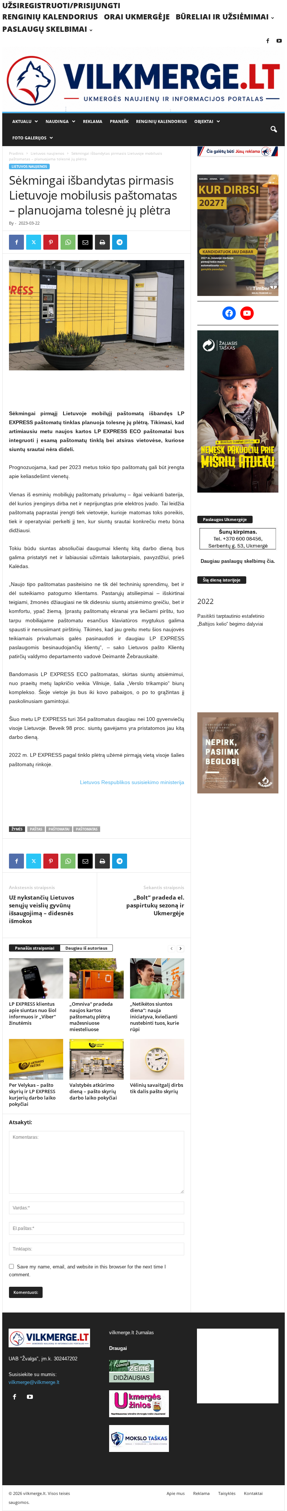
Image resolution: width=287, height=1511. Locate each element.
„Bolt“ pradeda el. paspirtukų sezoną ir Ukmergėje (155, 905)
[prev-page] (171, 948)
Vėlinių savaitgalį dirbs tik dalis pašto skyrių (156, 1088)
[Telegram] (119, 242)
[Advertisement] (96, 389)
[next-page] (180, 948)
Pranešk (119, 121)
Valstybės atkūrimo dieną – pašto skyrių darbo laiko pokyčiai (93, 1091)
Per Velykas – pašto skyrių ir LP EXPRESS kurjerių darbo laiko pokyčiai (32, 1094)
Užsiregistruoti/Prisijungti (61, 5)
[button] (273, 129)
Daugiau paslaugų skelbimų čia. (238, 561)
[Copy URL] (136, 242)
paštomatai (59, 829)
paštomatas (87, 829)
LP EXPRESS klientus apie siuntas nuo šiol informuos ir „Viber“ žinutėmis (32, 1013)
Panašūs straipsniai (34, 948)
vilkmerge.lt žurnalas (131, 1332)
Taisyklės (226, 1493)
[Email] (85, 242)
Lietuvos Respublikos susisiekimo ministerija (132, 782)
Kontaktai (253, 1493)
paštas (36, 829)
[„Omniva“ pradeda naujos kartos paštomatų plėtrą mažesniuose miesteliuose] (97, 978)
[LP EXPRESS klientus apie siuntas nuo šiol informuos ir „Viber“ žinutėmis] (36, 978)
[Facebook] (267, 41)
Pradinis (16, 153)
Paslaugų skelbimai (44, 29)
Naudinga (57, 121)
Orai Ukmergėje (137, 17)
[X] (33, 242)
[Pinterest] (50, 242)
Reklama (92, 121)
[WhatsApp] (68, 242)
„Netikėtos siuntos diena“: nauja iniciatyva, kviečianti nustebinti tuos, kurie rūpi (154, 1016)
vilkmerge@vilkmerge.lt (34, 1382)
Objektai (203, 121)
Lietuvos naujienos (47, 153)
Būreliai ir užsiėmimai (222, 17)
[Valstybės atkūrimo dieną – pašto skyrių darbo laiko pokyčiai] (97, 1059)
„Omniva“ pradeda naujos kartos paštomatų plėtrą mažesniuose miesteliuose (91, 1016)
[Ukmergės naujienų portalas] (143, 79)
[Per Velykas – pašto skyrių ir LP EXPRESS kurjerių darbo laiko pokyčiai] (36, 1059)
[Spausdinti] (102, 242)
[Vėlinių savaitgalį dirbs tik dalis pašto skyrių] (157, 1059)
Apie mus (176, 1493)
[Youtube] (279, 41)
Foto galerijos (29, 138)
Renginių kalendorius (50, 17)
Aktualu (21, 121)
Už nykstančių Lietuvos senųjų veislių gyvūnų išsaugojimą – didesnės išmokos (41, 909)
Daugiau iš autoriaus (86, 948)
